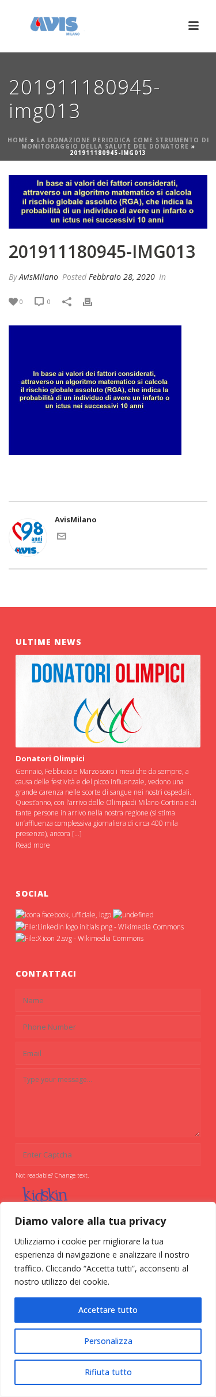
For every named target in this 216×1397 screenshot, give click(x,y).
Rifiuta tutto (108, 1371)
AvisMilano (38, 276)
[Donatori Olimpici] (108, 701)
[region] (108, 1299)
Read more (33, 845)
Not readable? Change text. (52, 1175)
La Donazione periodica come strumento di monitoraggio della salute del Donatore (115, 143)
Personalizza (108, 1340)
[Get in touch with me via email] (61, 538)
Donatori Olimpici (50, 758)
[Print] (93, 301)
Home (17, 140)
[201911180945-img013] (108, 202)
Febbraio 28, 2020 (122, 276)
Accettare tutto (108, 1309)
